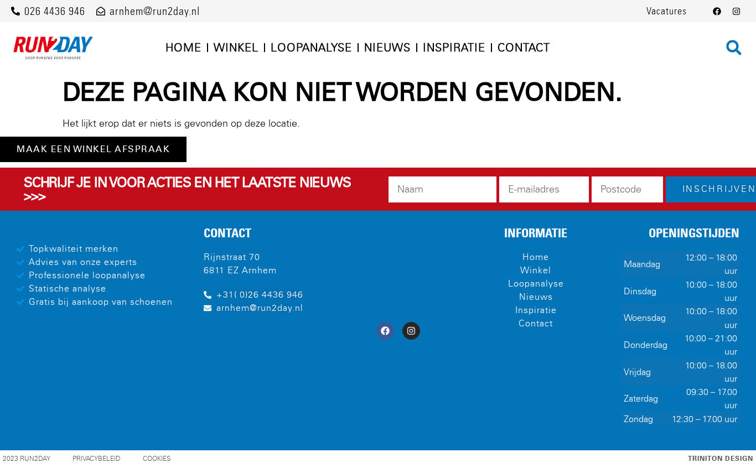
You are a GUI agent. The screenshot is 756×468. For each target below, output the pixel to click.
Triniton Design (720, 458)
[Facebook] (717, 11)
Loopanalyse (311, 47)
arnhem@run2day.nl (155, 11)
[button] (734, 47)
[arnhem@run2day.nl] (100, 11)
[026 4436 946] (15, 11)
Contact (524, 47)
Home (183, 47)
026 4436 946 (54, 11)
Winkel (236, 47)
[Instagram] (736, 11)
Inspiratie (454, 47)
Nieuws (387, 47)
